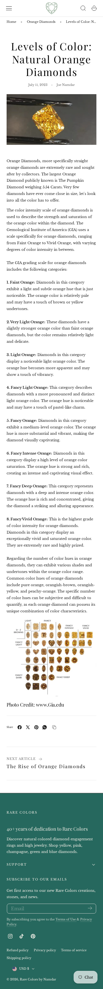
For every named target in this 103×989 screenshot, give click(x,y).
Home (11, 22)
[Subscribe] (89, 908)
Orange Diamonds (41, 22)
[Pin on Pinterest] (36, 727)
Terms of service (74, 950)
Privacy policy (45, 950)
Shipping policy (19, 958)
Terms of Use (66, 919)
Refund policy (18, 950)
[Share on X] (27, 727)
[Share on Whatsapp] (44, 727)
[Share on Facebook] (19, 727)
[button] (9, 8)
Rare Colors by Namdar (38, 979)
